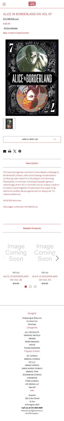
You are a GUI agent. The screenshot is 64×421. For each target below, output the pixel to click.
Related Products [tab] (32, 228)
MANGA (32, 338)
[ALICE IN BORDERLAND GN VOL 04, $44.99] (44, 252)
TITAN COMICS (32, 381)
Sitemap (32, 324)
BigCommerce (37, 411)
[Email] (4, 151)
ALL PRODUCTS (32, 332)
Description (32, 163)
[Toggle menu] (4, 4)
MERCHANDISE (32, 341)
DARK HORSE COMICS (32, 368)
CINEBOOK (32, 378)
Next (57, 258)
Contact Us (32, 321)
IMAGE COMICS (32, 365)
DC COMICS (32, 356)
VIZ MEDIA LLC (32, 384)
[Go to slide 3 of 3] (35, 287)
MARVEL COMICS (32, 359)
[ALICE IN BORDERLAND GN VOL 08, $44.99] (16, 252)
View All (32, 387)
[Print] (9, 151)
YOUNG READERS (32, 348)
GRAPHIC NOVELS (32, 335)
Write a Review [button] (11, 28)
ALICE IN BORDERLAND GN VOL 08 (16, 278)
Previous (4, 258)
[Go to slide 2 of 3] (30, 287)
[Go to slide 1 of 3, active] (26, 287)
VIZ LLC (32, 362)
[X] (14, 151)
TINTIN (32, 345)
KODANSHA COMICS (32, 374)
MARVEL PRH (32, 371)
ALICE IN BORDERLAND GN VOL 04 (45, 278)
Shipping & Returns (32, 318)
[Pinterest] (19, 151)
